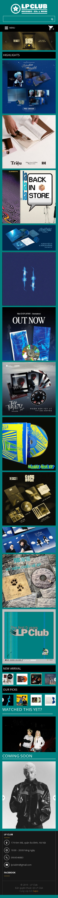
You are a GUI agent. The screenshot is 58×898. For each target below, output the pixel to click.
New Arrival (12, 668)
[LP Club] (29, 8)
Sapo (35, 890)
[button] (6, 41)
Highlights (11, 55)
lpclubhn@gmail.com (21, 864)
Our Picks (10, 689)
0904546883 (17, 857)
